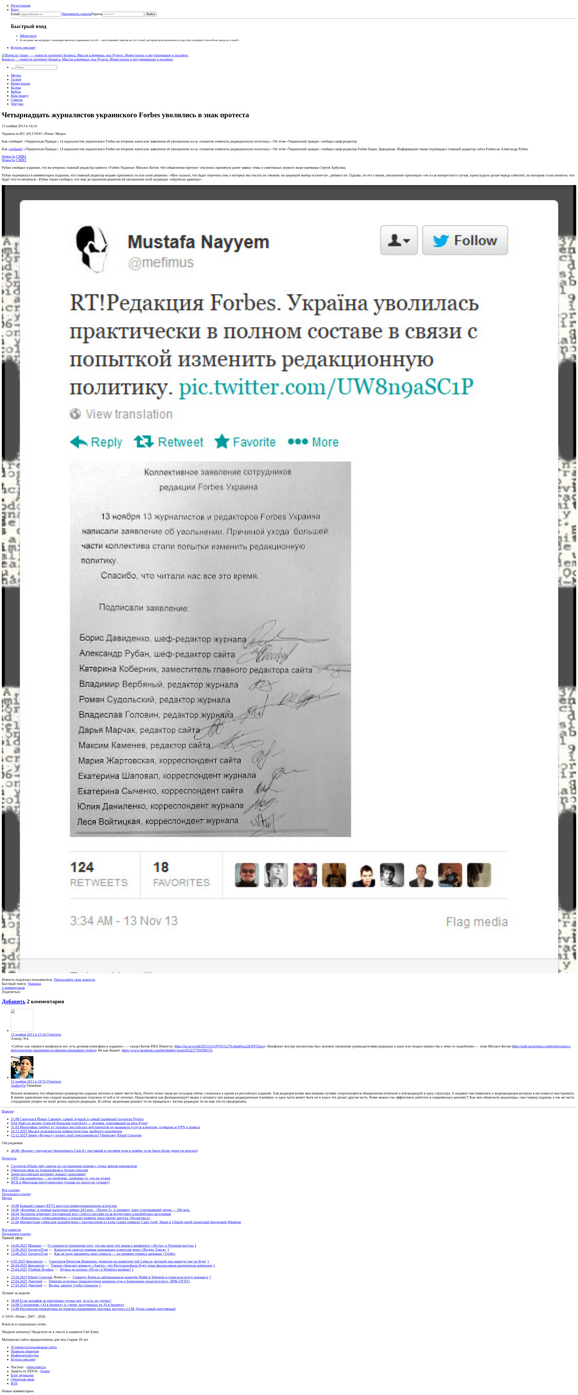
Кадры (16, 87)
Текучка (17, 104)
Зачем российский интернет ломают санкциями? (48, 1174)
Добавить (14, 1001)
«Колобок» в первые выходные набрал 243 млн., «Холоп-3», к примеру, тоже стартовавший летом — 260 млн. (105, 1210)
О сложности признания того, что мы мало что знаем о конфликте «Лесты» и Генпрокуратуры (121, 1245)
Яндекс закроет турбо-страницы (73, 1285)
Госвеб (16, 79)
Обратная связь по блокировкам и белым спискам (49, 1170)
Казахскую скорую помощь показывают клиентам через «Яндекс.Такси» (110, 1250)
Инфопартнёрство (25, 1355)
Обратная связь (22, 1379)
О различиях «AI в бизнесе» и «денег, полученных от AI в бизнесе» (67, 1305)
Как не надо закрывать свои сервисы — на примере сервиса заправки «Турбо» (115, 1254)
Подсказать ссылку (16, 1194)
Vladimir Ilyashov (41, 1269)
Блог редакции (22, 1375)
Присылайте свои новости (74, 980)
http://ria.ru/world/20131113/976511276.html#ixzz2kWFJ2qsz (219, 1046)
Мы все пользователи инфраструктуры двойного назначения (66, 1131)
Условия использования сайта (34, 1347)
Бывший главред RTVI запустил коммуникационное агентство (68, 1206)
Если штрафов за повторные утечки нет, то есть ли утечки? (61, 1301)
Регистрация (20, 5)
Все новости (11, 1230)
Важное (8, 1111)
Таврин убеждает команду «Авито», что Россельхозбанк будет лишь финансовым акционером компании (131, 1265)
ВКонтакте (28, 36)
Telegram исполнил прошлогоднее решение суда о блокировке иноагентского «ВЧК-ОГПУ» (119, 1281)
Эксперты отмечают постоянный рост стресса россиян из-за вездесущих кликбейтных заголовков (95, 1214)
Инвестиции (20, 83)
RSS (14, 1383)
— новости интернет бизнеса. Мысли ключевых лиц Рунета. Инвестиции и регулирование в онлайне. (87, 59)
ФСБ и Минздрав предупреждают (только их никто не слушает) (60, 1182)
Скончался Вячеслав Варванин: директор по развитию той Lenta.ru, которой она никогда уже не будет (127, 1261)
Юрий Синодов (40, 1277)
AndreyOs (18, 1085)
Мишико (34, 1245)
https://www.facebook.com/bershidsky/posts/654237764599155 (167, 1050)
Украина (34, 984)
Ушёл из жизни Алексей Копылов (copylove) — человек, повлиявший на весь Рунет (79, 1123)
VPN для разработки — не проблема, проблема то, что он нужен (60, 1178)
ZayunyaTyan (38, 1250)
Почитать (9, 1158)
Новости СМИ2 (14, 156)
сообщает (16, 149)
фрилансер (34, 1261)
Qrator (45, 1371)
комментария (13, 988)
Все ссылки (11, 1190)
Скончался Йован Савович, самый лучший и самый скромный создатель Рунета (77, 1119)
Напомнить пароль (76, 14)
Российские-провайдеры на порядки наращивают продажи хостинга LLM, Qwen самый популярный (93, 1309)
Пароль (82, 14)
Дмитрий (35, 1281)
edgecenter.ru (36, 1367)
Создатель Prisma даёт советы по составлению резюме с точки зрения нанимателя (74, 1166)
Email (15, 14)
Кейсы (16, 92)
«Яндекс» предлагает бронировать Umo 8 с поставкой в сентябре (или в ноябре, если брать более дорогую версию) (104, 1151)
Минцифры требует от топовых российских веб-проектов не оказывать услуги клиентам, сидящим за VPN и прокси (105, 1127)
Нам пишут (19, 96)
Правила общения (25, 1351)
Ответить (54, 1034)
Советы (17, 100)
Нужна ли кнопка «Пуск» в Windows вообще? (95, 1269)
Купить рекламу (23, 47)
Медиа (16, 75)
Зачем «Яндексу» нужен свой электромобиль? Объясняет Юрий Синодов (76, 1135)
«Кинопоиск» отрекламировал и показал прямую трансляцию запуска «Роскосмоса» (85, 1218)
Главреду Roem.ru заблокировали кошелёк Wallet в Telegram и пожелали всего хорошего (140, 1277)
